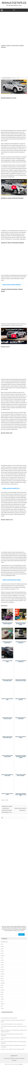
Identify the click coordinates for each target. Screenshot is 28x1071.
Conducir (2, 955)
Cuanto (2, 962)
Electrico (2, 969)
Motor (2, 985)
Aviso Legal (6, 1058)
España (2, 971)
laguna (2, 978)
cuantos (2, 964)
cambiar (2, 946)
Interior (2, 976)
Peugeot (2, 989)
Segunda (2, 1003)
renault (2, 999)
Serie (2, 1005)
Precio (2, 994)
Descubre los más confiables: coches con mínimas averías (12, 1049)
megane (2, 980)
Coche (2, 950)
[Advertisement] (14, 28)
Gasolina (2, 973)
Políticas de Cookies (14, 1058)
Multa (2, 987)
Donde (2, 967)
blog (2, 944)
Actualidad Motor (4, 941)
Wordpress (20, 1064)
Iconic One (7, 1064)
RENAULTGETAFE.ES (14, 2)
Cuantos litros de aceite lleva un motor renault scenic (12, 1024)
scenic (2, 1001)
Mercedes (3, 983)
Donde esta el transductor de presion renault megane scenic (7, 810)
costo (7, 799)
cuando (2, 960)
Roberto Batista (6, 77)
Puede (2, 996)
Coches (2, 953)
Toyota (2, 1008)
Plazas (2, 992)
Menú (14, 10)
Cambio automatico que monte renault (9, 1017)
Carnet (2, 948)
